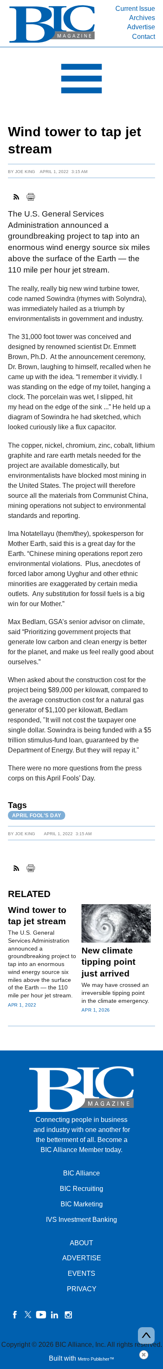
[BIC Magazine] (52, 42)
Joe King (25, 171)
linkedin (54, 1314)
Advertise (141, 27)
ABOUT (81, 1243)
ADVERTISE (81, 1258)
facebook (14, 1314)
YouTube (41, 1314)
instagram (68, 1314)
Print (30, 197)
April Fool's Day (36, 815)
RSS (17, 197)
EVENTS (81, 1273)
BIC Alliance (81, 1173)
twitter (28, 1314)
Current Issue (135, 8)
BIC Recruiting (81, 1188)
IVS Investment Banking (81, 1219)
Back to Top (146, 1335)
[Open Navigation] (81, 81)
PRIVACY (82, 1289)
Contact (143, 36)
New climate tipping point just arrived (108, 962)
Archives (142, 17)
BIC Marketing (82, 1204)
